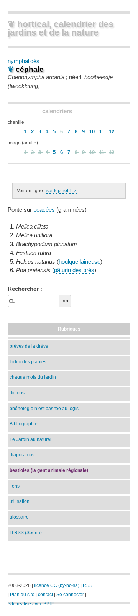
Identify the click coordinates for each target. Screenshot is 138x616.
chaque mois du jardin (33, 376)
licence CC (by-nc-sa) (56, 585)
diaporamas (22, 454)
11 (102, 132)
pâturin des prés (74, 270)
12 (111, 132)
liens (15, 485)
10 (92, 132)
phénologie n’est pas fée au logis (44, 408)
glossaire (19, 516)
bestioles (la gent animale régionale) (49, 470)
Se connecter (70, 594)
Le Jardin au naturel (30, 439)
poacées (44, 210)
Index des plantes (28, 361)
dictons (17, 392)
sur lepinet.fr (59, 190)
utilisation (20, 501)
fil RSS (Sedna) (26, 532)
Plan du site (22, 594)
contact (45, 594)
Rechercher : (25, 288)
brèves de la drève (29, 346)
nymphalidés (23, 61)
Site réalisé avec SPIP (31, 603)
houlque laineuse (79, 262)
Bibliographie (24, 423)
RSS (87, 585)
